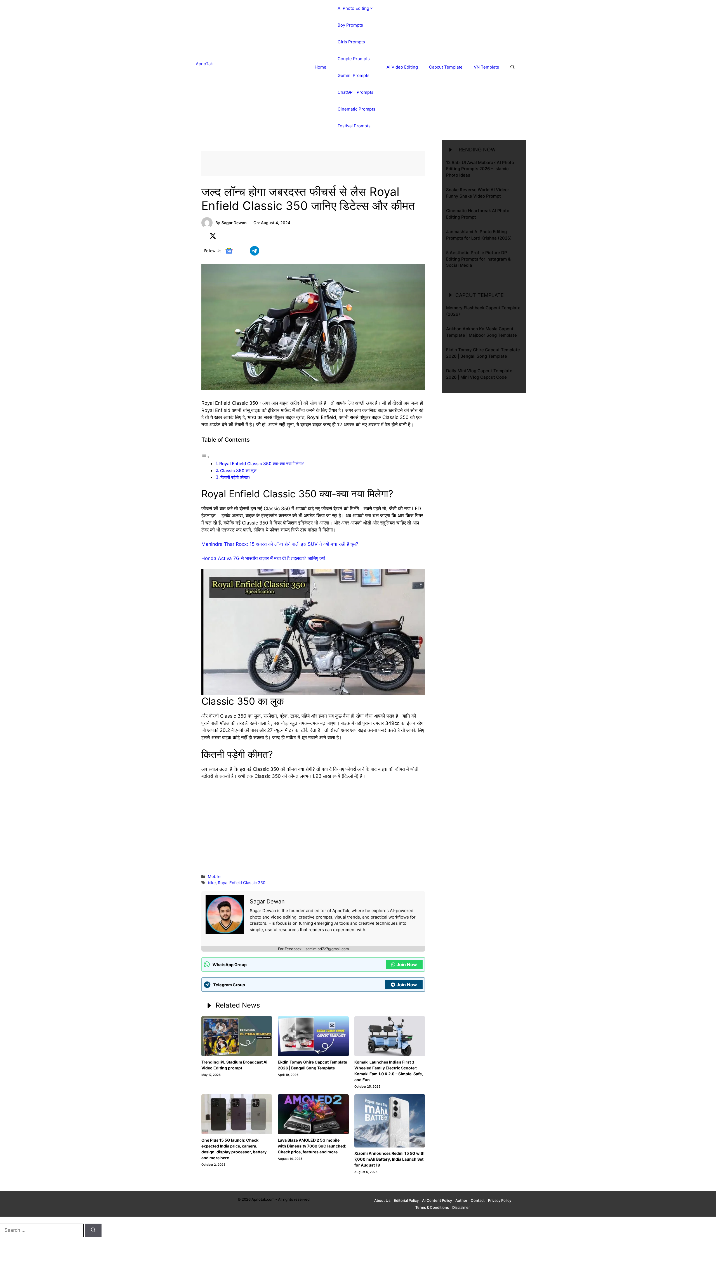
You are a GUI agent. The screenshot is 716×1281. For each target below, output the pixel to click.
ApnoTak (204, 63)
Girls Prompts (351, 42)
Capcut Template (446, 67)
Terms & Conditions (432, 1207)
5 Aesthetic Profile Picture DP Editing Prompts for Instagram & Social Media (478, 259)
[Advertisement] (313, 826)
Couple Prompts (354, 58)
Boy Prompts (350, 25)
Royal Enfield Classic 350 (241, 882)
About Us (382, 1200)
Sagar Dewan (234, 222)
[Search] (93, 1230)
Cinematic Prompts (356, 109)
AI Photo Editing (353, 8)
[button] (512, 67)
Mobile (214, 876)
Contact (478, 1200)
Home (320, 67)
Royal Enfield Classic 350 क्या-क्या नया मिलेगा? (261, 463)
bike (212, 882)
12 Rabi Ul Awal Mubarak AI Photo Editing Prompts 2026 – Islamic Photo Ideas (480, 169)
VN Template (486, 67)
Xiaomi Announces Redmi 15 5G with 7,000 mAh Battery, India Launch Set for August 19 (389, 1159)
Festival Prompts (354, 125)
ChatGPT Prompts (355, 92)
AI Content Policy (437, 1200)
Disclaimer (461, 1207)
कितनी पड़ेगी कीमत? (235, 477)
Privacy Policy (499, 1200)
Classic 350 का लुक (238, 470)
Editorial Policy (406, 1200)
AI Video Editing (402, 67)
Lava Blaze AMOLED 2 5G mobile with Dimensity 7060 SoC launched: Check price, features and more (312, 1146)
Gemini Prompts (353, 75)
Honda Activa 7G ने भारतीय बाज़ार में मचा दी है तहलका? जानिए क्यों (263, 558)
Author (461, 1200)
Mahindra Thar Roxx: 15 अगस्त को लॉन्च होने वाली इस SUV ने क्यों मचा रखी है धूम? (279, 544)
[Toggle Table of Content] (205, 456)
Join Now (407, 964)
